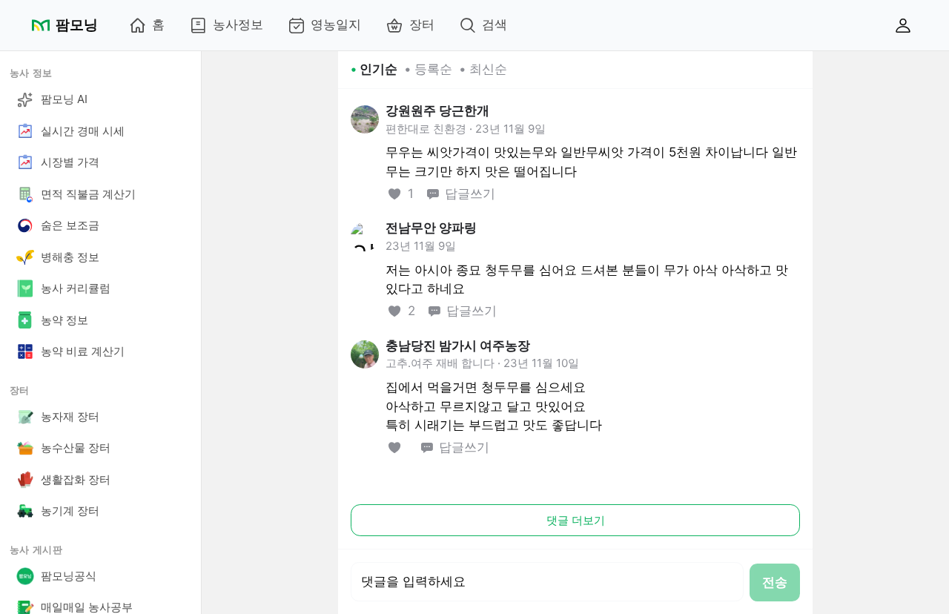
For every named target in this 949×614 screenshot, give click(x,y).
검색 (494, 24)
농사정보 (238, 24)
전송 (774, 582)
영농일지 (336, 24)
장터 (421, 24)
